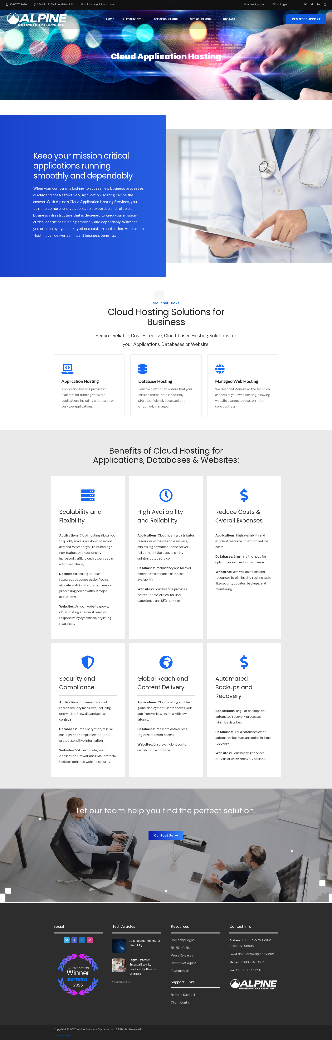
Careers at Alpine (184, 963)
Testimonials (180, 971)
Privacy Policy (62, 1035)
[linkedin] (82, 940)
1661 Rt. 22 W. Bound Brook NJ (55, 4)
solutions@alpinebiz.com (99, 4)
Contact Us (163, 835)
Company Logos (182, 940)
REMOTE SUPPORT (306, 19)
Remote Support (254, 4)
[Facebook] (74, 940)
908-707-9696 (18, 4)
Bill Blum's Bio (181, 948)
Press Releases (182, 955)
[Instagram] (90, 940)
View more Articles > (121, 982)
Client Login (279, 4)
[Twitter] (67, 940)
